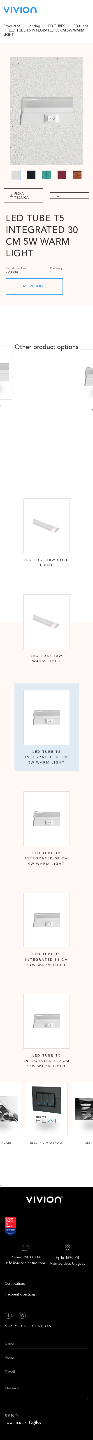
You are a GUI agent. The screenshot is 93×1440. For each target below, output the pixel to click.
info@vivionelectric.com (25, 1263)
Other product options (47, 347)
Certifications (15, 1284)
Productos (11, 26)
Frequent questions (20, 1294)
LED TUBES (55, 26)
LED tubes (80, 26)
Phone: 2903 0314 (25, 1257)
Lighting (33, 26)
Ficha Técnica (21, 195)
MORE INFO (34, 286)
